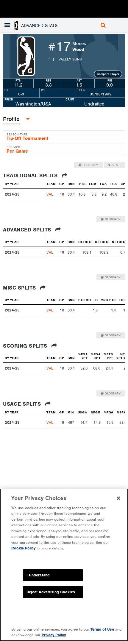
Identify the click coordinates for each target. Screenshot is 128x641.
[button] (32, 25)
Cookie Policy (23, 548)
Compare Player (108, 74)
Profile (11, 119)
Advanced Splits (28, 229)
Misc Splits (20, 287)
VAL (49, 194)
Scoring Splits (26, 346)
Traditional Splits (31, 175)
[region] (64, 565)
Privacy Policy (54, 634)
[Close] (118, 498)
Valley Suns (70, 59)
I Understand (38, 575)
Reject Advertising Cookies (50, 591)
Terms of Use (102, 629)
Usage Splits (23, 404)
